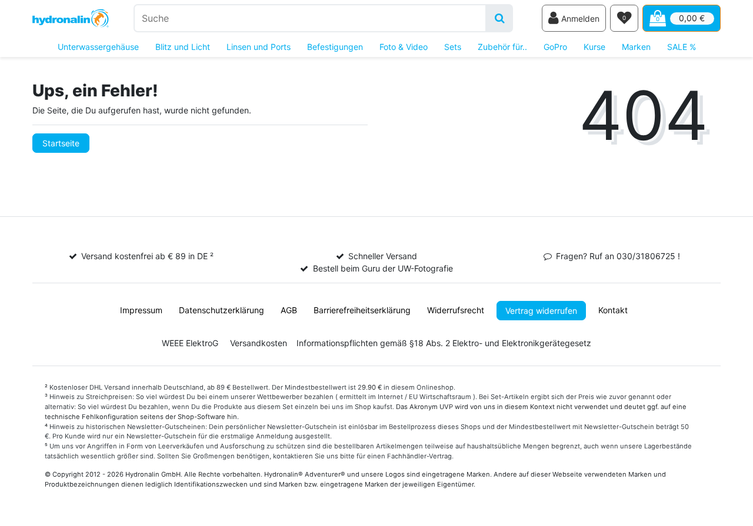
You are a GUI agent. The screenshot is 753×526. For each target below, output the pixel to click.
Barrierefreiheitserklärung (362, 310)
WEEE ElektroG (190, 343)
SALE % (681, 47)
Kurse (594, 47)
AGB (289, 310)
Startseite (60, 143)
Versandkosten (258, 343)
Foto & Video (403, 47)
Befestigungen (335, 47)
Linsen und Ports (258, 47)
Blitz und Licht (182, 47)
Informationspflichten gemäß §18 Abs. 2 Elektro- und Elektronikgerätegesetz (443, 343)
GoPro (555, 47)
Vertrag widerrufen (541, 311)
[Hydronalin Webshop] (70, 18)
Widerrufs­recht (455, 310)
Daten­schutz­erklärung (221, 310)
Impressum (141, 310)
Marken (636, 47)
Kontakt (613, 310)
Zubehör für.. (502, 47)
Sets (452, 47)
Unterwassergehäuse (98, 47)
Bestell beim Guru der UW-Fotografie (383, 268)
